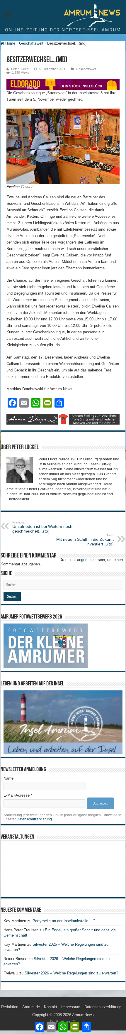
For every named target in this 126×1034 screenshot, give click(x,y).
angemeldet (87, 559)
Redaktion (9, 1007)
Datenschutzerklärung (34, 819)
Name (8, 778)
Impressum (70, 1007)
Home (9, 43)
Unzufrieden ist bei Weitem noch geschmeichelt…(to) (42, 527)
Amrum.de (31, 1007)
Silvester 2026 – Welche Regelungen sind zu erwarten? (72, 973)
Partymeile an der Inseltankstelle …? (64, 921)
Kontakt (50, 1007)
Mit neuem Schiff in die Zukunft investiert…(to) (85, 539)
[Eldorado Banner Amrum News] (63, 84)
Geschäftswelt (31, 43)
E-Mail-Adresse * (18, 795)
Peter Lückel (20, 69)
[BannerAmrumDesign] (63, 419)
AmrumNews (83, 1015)
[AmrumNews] (63, 17)
